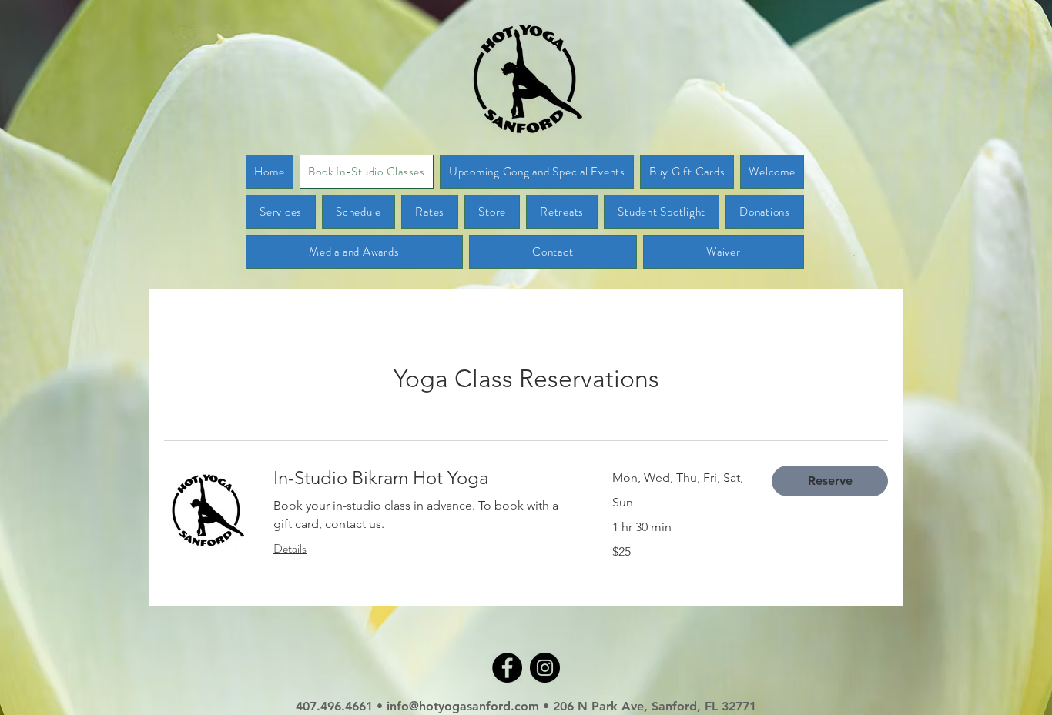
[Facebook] (507, 668)
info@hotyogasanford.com (465, 706)
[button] (830, 481)
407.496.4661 (334, 706)
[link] (424, 478)
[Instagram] (545, 668)
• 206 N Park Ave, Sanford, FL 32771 (649, 706)
